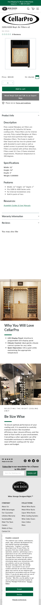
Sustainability (7, 519)
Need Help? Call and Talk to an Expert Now (20, 96)
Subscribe (6, 466)
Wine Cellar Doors (28, 519)
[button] (28, 8)
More (24, 525)
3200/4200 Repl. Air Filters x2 (10, 261)
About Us (5, 506)
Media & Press (7, 528)
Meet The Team (7, 522)
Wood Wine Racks (28, 506)
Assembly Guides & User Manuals (17, 205)
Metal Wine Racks (28, 509)
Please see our (18, 103)
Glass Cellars (26, 522)
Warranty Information (12, 216)
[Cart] (33, 8)
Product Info (8, 115)
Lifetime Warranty (8, 516)
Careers (4, 525)
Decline (19, 594)
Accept (19, 589)
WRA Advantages (8, 509)
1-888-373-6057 (24, 4)
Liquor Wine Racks (29, 513)
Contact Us (6, 531)
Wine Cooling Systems (30, 516)
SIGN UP (31, 473)
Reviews (6, 222)
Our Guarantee (7, 513)
